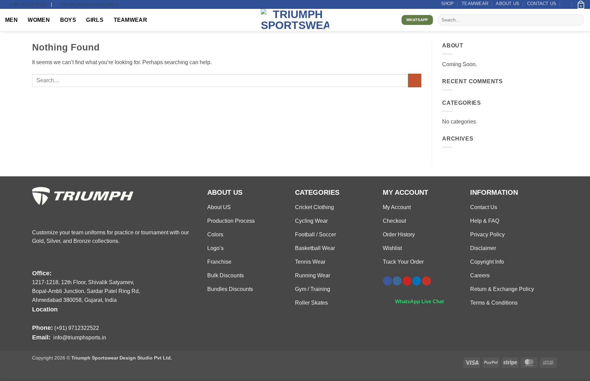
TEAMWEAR (475, 3)
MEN (11, 20)
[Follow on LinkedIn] (416, 280)
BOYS (68, 20)
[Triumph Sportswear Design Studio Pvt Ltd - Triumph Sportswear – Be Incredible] (295, 20)
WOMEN (39, 20)
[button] (566, 4)
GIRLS (94, 20)
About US (507, 3)
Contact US (542, 3)
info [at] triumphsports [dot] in (90, 4)
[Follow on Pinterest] (407, 280)
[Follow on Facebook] (387, 280)
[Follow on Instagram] (397, 280)
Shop (447, 3)
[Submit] (578, 20)
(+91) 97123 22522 (28, 4)
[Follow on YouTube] (426, 280)
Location (45, 309)
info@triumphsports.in (79, 337)
